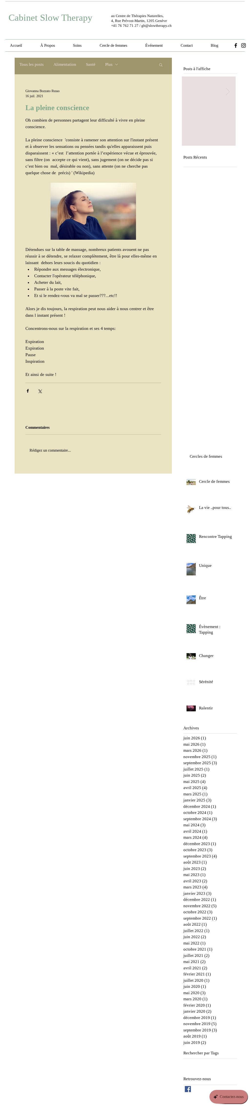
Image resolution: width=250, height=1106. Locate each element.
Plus (109, 64)
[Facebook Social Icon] (188, 1089)
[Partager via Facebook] (27, 391)
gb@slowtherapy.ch (156, 26)
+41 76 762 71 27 (124, 26)
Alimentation (64, 64)
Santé (90, 64)
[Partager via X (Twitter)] (39, 391)
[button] (160, 65)
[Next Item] (228, 91)
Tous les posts (32, 64)
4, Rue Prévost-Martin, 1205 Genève (139, 21)
